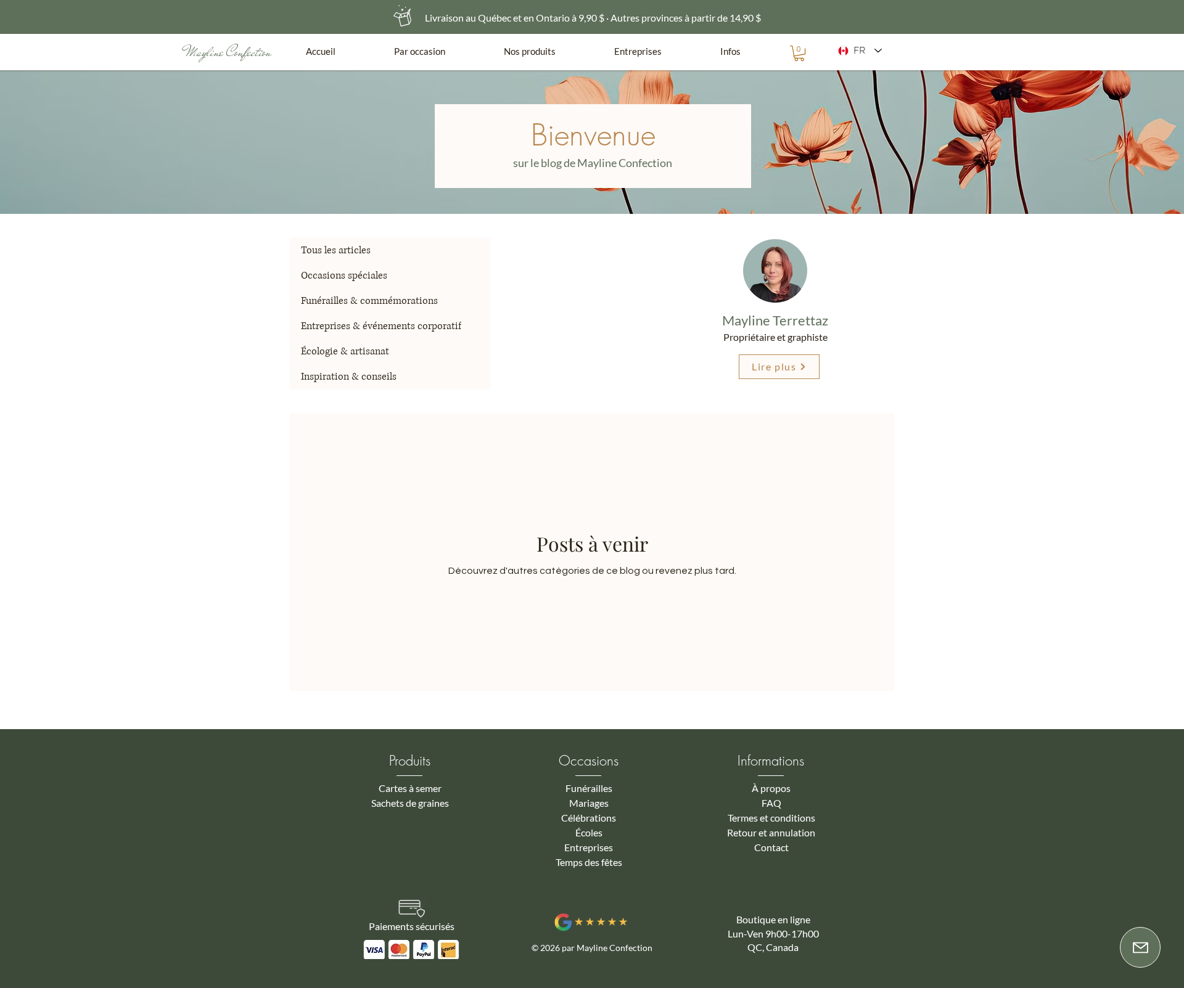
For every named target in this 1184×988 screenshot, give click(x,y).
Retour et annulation (771, 832)
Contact (771, 847)
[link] (799, 53)
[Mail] (1140, 947)
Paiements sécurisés (411, 926)
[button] (440, 51)
